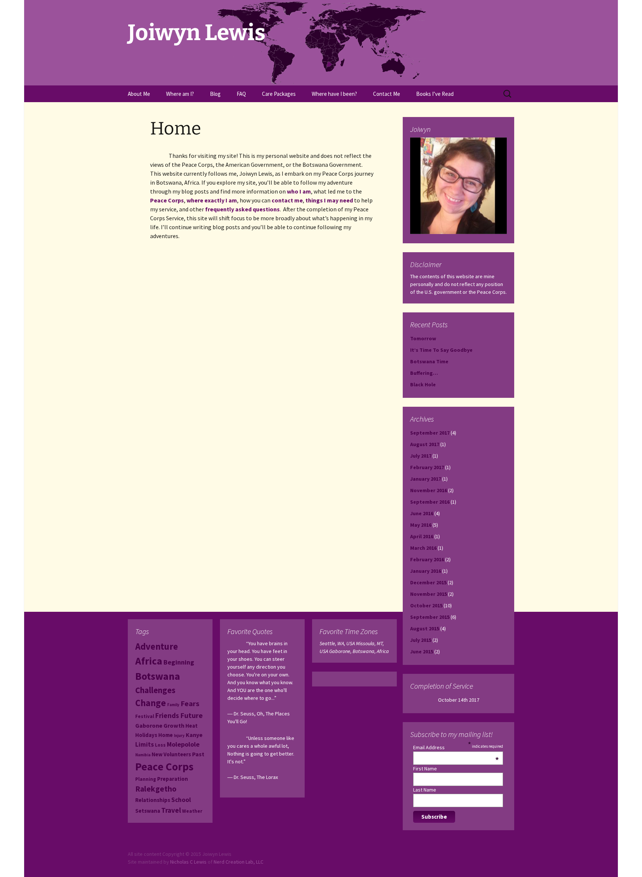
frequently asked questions (242, 209)
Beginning (178, 662)
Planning (145, 779)
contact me (287, 200)
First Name (425, 768)
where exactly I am (212, 200)
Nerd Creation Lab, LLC (238, 861)
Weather (192, 811)
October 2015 (426, 605)
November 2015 (428, 594)
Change (150, 703)
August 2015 (424, 628)
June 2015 (421, 651)
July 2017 (420, 455)
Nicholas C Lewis (188, 861)
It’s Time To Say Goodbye (441, 350)
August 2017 (424, 444)
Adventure (156, 646)
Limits (144, 744)
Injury (179, 735)
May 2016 (420, 525)
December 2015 (428, 582)
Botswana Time (429, 361)
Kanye (194, 734)
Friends (167, 715)
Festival (144, 716)
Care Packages (279, 93)
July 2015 (420, 640)
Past (198, 754)
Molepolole (183, 744)
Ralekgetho (155, 789)
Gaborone (148, 725)
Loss (160, 745)
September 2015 (430, 617)
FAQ (241, 93)
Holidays (146, 734)
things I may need (329, 200)
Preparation (172, 778)
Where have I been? (334, 93)
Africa (148, 661)
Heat (191, 725)
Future (191, 715)
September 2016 (430, 501)
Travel (171, 810)
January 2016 (425, 571)
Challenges (155, 690)
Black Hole (423, 384)
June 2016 (421, 513)
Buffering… (424, 373)
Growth (173, 725)
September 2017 (430, 432)
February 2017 (427, 467)
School (181, 800)
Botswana (157, 676)
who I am (299, 191)
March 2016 (423, 548)
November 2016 (428, 490)
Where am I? (180, 93)
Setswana (147, 810)
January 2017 (425, 478)
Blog (215, 93)
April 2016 (421, 536)
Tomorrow (423, 338)
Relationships (152, 799)
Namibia (142, 755)
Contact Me (386, 93)
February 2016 (427, 559)
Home (165, 734)
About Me (139, 93)
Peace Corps (167, 200)
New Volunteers (171, 754)
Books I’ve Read (435, 93)
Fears (190, 703)
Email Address (456, 747)
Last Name (424, 789)
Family (173, 704)
